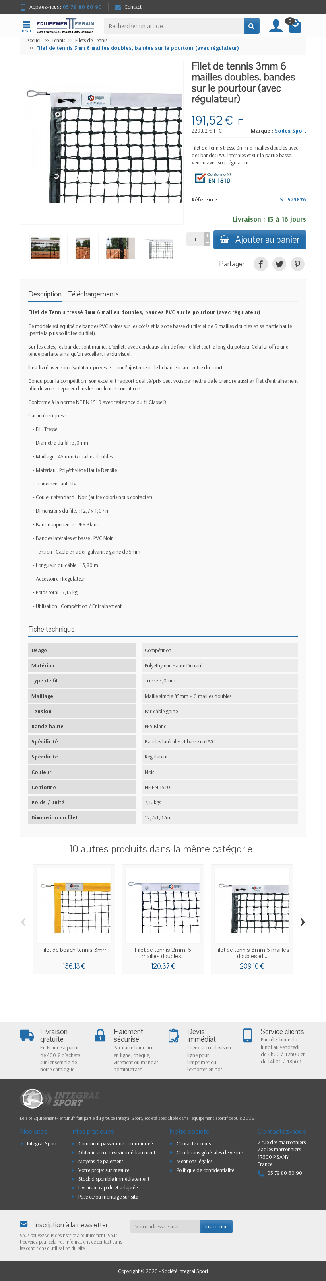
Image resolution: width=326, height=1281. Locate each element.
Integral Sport (42, 1143)
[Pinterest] (298, 264)
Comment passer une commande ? (116, 1143)
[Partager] (261, 264)
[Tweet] (279, 264)
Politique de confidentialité (205, 1170)
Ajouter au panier (267, 240)
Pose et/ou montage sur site (108, 1196)
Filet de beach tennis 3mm (74, 950)
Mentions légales (194, 1161)
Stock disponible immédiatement (113, 1178)
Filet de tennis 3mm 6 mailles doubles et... (252, 953)
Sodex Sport (290, 130)
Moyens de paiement (100, 1161)
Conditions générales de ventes (210, 1152)
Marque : (262, 130)
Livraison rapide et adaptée (108, 1187)
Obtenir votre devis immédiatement (116, 1152)
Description (45, 294)
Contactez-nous (194, 1143)
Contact (133, 6)
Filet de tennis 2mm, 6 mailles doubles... (163, 953)
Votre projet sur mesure (103, 1170)
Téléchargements (93, 294)
